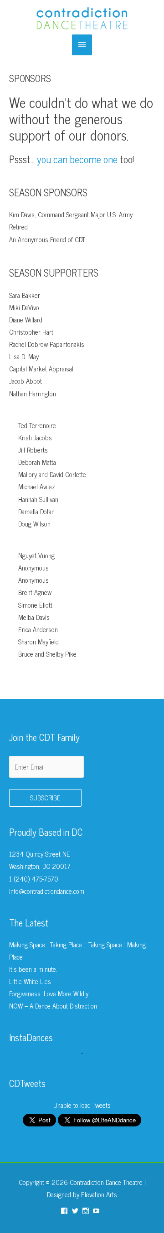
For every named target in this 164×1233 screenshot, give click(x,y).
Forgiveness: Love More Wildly (48, 993)
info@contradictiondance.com (46, 891)
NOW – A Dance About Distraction (53, 1005)
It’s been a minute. (33, 969)
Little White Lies (30, 981)
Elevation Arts (99, 1194)
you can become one (77, 159)
